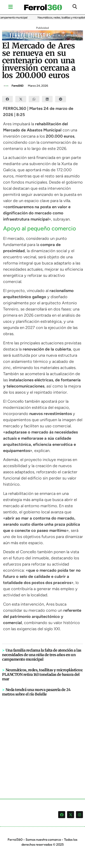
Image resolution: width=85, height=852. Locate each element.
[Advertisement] (42, 741)
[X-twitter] (70, 814)
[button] (7, 99)
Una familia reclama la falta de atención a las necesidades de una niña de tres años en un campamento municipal (41, 655)
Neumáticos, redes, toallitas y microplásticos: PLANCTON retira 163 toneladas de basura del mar (42, 674)
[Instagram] (79, 814)
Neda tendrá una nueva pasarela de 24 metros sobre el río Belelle (36, 692)
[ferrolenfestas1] (42, 39)
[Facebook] (61, 814)
